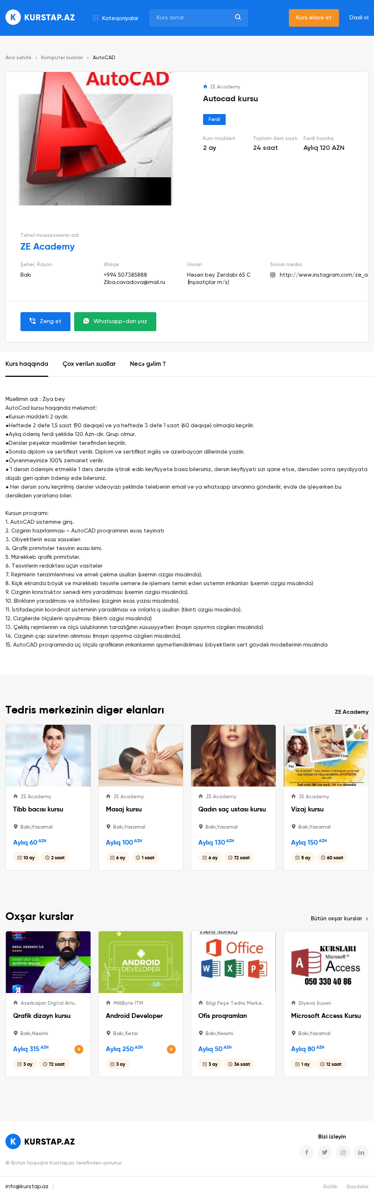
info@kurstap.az (27, 1187)
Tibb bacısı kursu (38, 809)
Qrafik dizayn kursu (41, 1015)
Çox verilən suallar (89, 364)
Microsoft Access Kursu (326, 1015)
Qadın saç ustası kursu (232, 809)
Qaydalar (357, 1187)
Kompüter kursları (62, 57)
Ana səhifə (18, 57)
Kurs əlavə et (314, 18)
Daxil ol (359, 18)
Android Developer (134, 1015)
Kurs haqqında (26, 364)
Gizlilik (330, 1187)
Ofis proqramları (222, 1015)
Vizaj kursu (307, 809)
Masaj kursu (124, 809)
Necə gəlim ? (148, 364)
